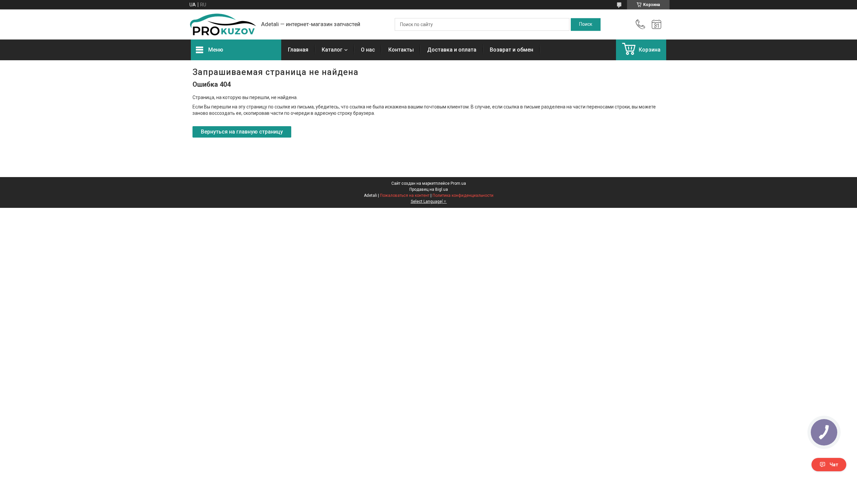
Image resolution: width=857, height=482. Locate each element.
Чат (834, 464)
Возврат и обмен (511, 50)
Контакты (401, 50)
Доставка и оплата (451, 50)
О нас (368, 50)
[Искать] (586, 24)
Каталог (332, 50)
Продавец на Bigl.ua (428, 189)
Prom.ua (458, 183)
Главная (298, 50)
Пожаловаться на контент (405, 195)
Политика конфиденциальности (463, 195)
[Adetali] (222, 24)
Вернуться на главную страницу (242, 132)
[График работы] (656, 24)
